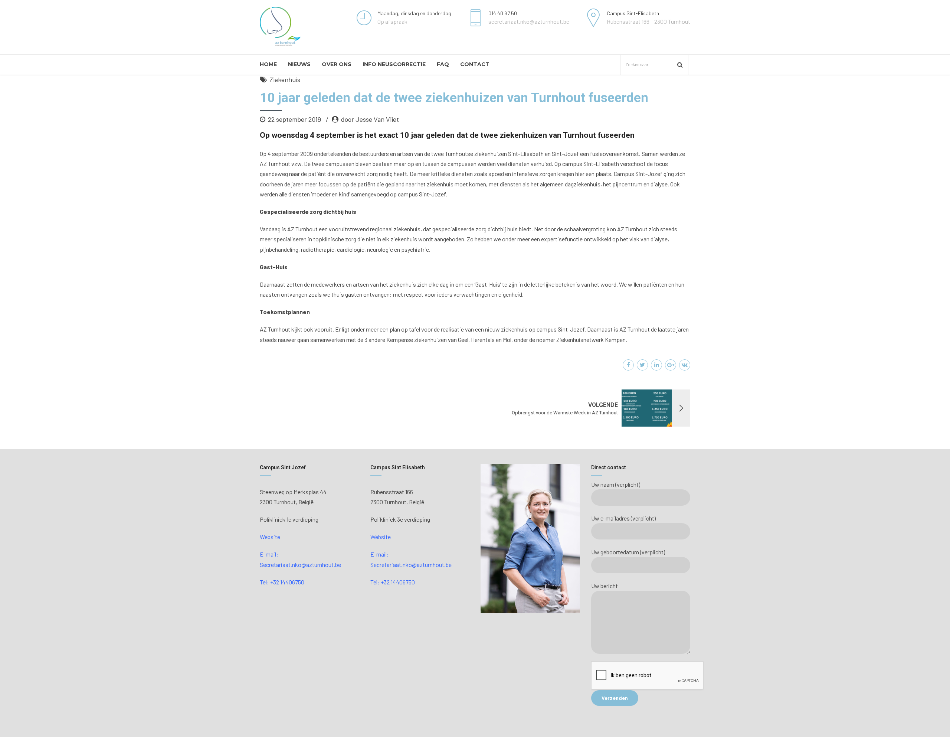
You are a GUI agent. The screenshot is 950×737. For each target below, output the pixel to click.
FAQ (443, 64)
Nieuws (299, 64)
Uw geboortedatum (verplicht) (628, 551)
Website (270, 536)
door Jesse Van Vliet (370, 119)
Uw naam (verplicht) (615, 484)
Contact (474, 64)
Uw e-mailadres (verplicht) (623, 518)
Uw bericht (604, 585)
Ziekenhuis (284, 79)
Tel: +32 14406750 (282, 582)
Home (268, 64)
